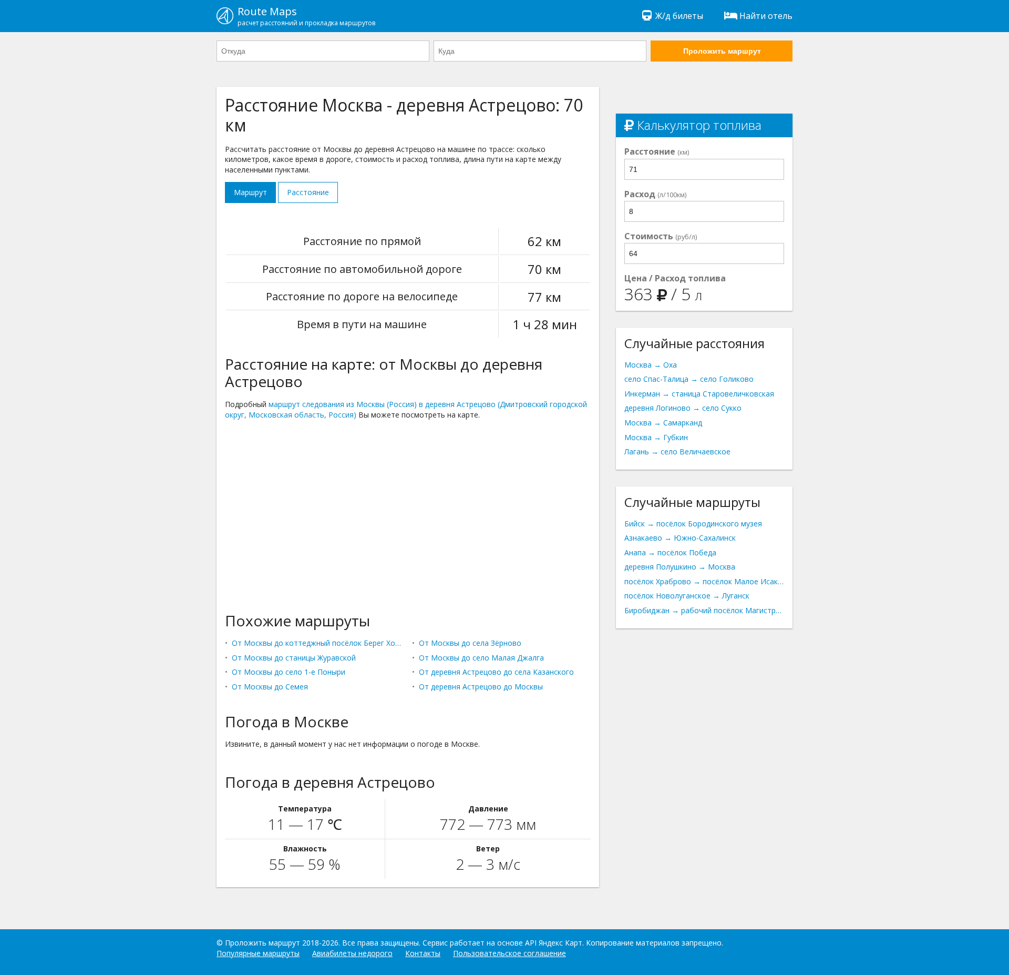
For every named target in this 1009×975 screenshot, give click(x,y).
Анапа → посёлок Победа (670, 552)
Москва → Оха (650, 365)
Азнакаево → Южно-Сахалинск (680, 538)
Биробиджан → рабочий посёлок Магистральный (704, 610)
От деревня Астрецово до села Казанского (496, 672)
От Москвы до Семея (270, 687)
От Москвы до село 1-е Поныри (288, 672)
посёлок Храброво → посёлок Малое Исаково (704, 581)
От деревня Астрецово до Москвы (481, 687)
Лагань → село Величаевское (677, 451)
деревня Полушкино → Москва (679, 567)
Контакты (422, 953)
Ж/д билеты (679, 16)
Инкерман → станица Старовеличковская (699, 394)
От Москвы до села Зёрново (470, 643)
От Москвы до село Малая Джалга (481, 658)
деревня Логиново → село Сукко (683, 408)
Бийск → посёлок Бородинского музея (693, 524)
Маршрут (250, 192)
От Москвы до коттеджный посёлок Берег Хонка (318, 643)
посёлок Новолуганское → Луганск (686, 596)
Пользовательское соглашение (509, 953)
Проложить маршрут (722, 51)
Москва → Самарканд (663, 423)
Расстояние (308, 192)
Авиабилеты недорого (352, 953)
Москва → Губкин (656, 437)
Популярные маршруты (258, 953)
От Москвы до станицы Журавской (294, 658)
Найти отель (765, 16)
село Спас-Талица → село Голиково (689, 379)
